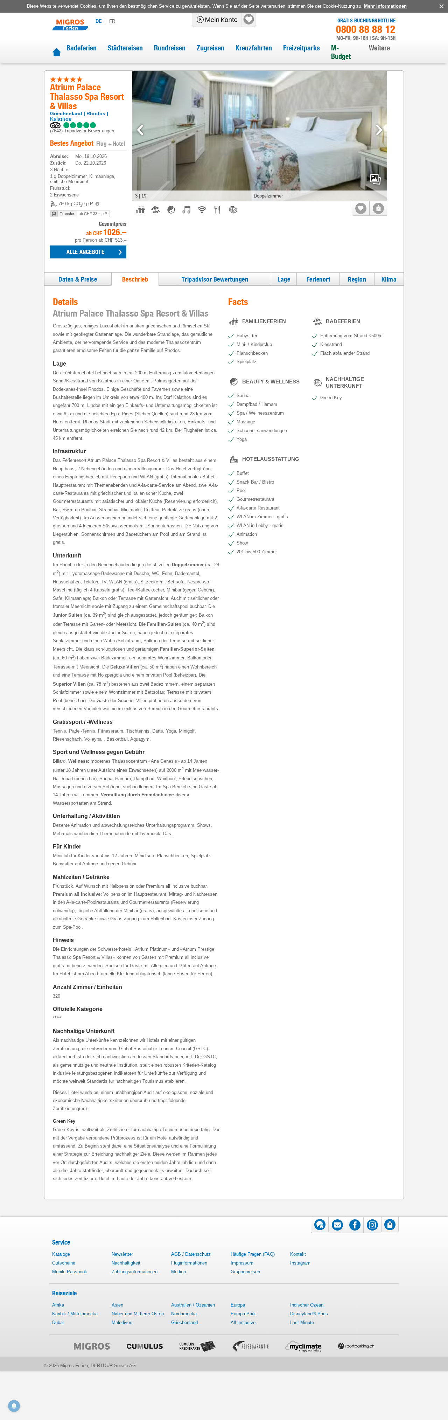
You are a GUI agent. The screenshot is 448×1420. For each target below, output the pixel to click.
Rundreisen (170, 48)
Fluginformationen (189, 1263)
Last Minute (302, 1322)
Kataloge (61, 1254)
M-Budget (341, 52)
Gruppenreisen (245, 1271)
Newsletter (122, 1254)
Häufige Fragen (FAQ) (253, 1254)
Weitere (379, 48)
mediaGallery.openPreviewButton (375, 179)
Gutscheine (63, 1263)
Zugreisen (210, 48)
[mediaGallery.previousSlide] (140, 130)
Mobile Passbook (69, 1271)
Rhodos (95, 113)
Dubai (58, 1322)
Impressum (242, 1263)
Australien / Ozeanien (193, 1305)
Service (61, 1242)
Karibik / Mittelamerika (75, 1313)
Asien (117, 1305)
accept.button (441, 6)
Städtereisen (125, 48)
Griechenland (66, 113)
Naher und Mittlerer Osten (138, 1313)
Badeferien (81, 48)
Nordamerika (184, 1313)
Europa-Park (243, 1313)
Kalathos (60, 119)
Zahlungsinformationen (135, 1271)
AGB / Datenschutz (191, 1254)
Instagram (300, 1263)
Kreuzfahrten (254, 48)
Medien (178, 1271)
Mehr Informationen (385, 6)
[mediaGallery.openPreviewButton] (259, 136)
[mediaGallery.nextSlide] (379, 130)
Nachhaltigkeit (126, 1263)
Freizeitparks (301, 48)
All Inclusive (243, 1322)
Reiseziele (64, 1293)
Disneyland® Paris (309, 1313)
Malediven (122, 1322)
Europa (238, 1305)
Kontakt (298, 1254)
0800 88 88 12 (366, 29)
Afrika (58, 1305)
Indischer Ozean (306, 1305)
